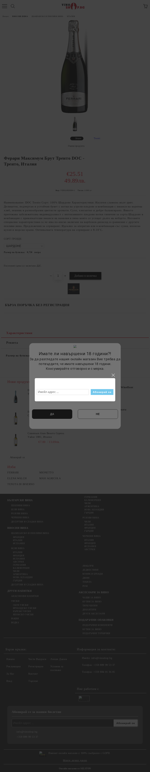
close (113, 375)
